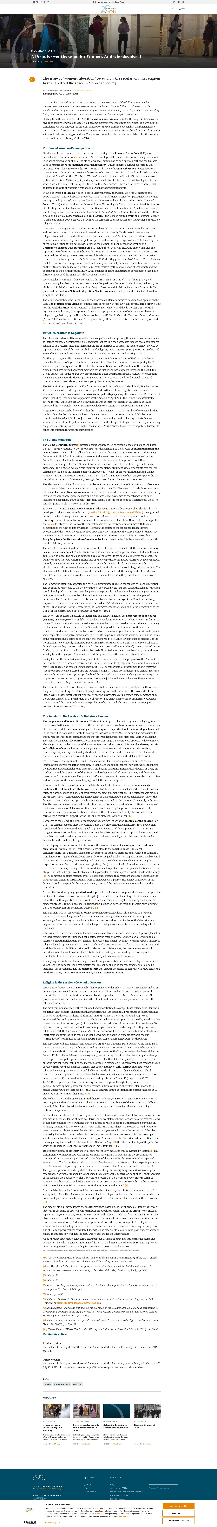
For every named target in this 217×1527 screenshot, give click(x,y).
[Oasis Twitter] (38, 2)
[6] (88, 1093)
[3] (44, 875)
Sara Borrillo (86, 1444)
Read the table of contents (82, 90)
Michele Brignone (117, 1444)
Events (87, 1488)
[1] (77, 444)
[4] (96, 907)
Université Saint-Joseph (120, 1495)
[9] (126, 1185)
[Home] (108, 8)
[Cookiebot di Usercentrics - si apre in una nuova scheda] (30, 1522)
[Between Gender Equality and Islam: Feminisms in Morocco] (86, 1411)
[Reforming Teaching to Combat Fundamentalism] (116, 1411)
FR (183, 2)
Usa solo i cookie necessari (178, 1521)
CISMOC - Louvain (117, 1499)
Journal (87, 1484)
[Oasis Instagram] (42, 2)
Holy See (114, 1484)
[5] (96, 1019)
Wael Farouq (56, 1444)
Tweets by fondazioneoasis (159, 1488)
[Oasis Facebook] (34, 2)
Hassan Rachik (48, 61)
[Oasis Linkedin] (48, 2)
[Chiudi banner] (198, 1503)
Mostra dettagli (51, 1522)
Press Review (90, 1491)
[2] (130, 816)
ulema (77, 157)
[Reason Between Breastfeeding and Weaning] (56, 1411)
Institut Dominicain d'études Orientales (126, 1491)
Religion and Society (43, 50)
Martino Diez (147, 1444)
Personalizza (177, 1513)
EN (178, 2)
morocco (77, 1384)
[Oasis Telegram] (45, 2)
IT (174, 2)
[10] (45, 1202)
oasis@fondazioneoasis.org (49, 1488)
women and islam (62, 1384)
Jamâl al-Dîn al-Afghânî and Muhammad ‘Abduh (115, 512)
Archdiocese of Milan (119, 1488)
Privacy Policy (123, 1516)
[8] (151, 1150)
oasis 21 (47, 1384)
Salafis (50, 524)
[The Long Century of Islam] (147, 1411)
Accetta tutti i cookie (178, 1506)
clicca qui (99, 1514)
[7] (114, 1142)
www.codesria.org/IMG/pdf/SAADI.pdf (78, 1302)
